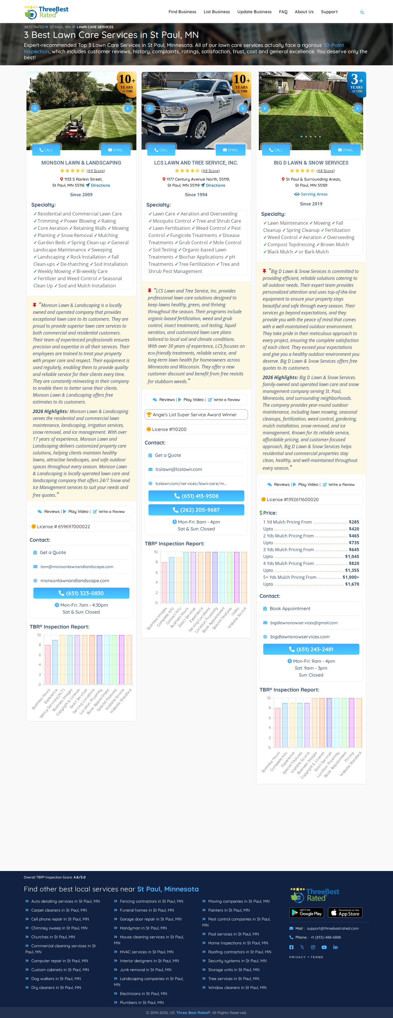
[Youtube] (324, 947)
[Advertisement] (196, 830)
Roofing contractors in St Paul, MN (239, 951)
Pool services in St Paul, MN (233, 934)
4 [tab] (85, 136)
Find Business (182, 11)
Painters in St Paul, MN (228, 910)
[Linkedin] (335, 947)
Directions (100, 185)
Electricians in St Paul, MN (143, 993)
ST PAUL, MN (60, 27)
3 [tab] (81, 136)
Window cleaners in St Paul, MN (236, 987)
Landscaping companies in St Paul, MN (149, 981)
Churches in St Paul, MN (52, 936)
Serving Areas (314, 194)
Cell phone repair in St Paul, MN (59, 919)
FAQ (283, 11)
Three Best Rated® (193, 1012)
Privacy (297, 957)
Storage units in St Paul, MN (233, 969)
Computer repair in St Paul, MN (59, 960)
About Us (304, 11)
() (96, 170)
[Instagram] (313, 947)
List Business (217, 11)
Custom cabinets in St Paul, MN (59, 969)
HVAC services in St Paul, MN (146, 951)
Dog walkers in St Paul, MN (55, 978)
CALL (48, 150)
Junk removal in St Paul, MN (145, 969)
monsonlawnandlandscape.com (75, 580)
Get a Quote (53, 552)
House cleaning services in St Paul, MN (149, 940)
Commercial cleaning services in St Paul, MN (60, 948)
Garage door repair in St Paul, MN (150, 919)
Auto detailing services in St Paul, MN (65, 901)
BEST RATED (34, 27)
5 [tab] (90, 136)
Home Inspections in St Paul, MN (237, 943)
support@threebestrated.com (333, 928)
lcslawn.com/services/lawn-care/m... (191, 483)
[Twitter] (302, 947)
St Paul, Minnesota (168, 889)
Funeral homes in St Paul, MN (146, 910)
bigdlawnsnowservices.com (300, 636)
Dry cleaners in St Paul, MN (55, 987)
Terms (317, 957)
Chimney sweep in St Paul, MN (58, 928)
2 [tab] (76, 136)
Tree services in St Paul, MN (233, 978)
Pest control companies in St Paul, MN (236, 922)
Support (329, 11)
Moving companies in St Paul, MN (238, 901)
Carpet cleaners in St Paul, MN (58, 910)
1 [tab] (72, 136)
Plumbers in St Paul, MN (141, 1002)
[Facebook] (291, 947)
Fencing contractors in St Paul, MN (151, 901)
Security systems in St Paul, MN (237, 960)
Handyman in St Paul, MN (143, 928)
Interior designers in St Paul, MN (149, 960)
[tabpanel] (81, 111)
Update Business (254, 11)
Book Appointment (290, 608)
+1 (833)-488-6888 (326, 937)
